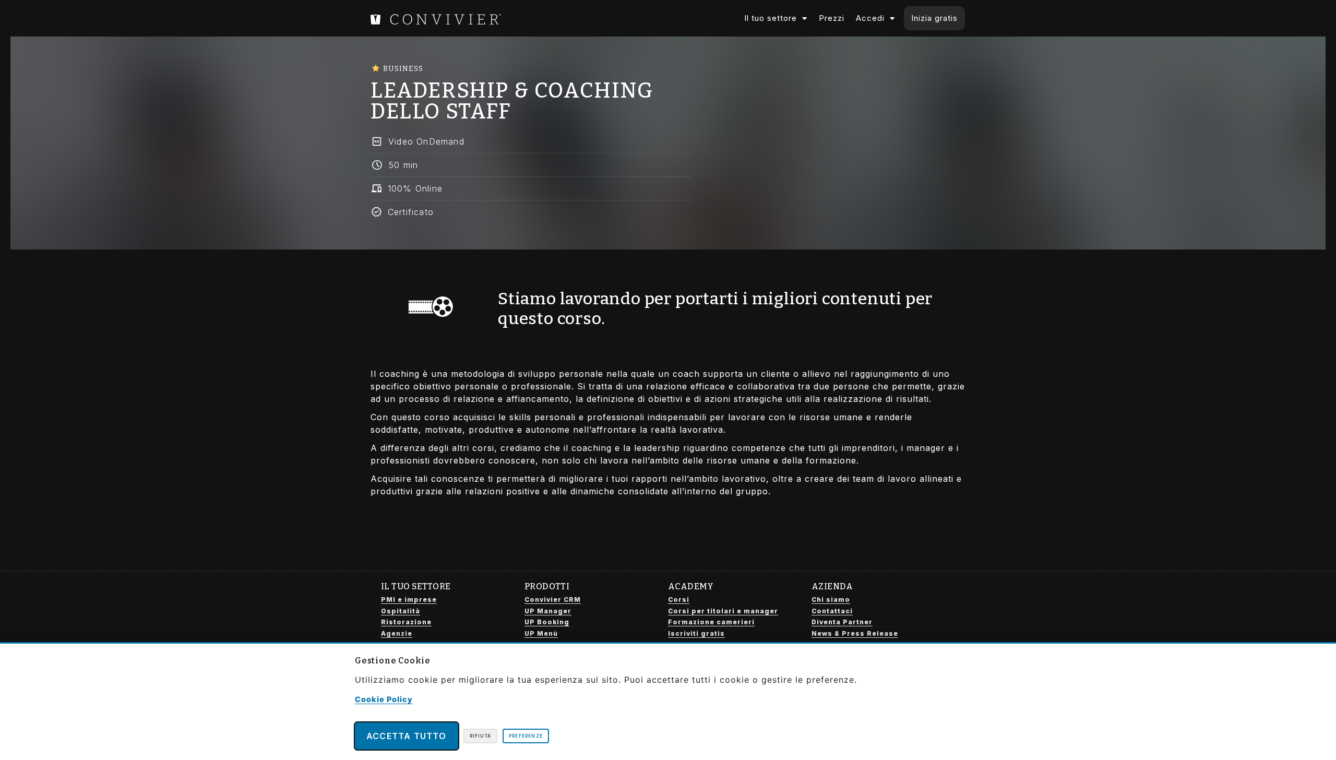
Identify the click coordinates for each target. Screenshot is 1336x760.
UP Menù (541, 633)
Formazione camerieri (711, 622)
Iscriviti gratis (696, 633)
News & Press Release (855, 633)
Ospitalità (400, 611)
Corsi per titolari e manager (723, 611)
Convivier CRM (552, 599)
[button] (531, 141)
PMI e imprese (409, 599)
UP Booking (546, 622)
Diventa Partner (842, 622)
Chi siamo (831, 599)
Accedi (870, 18)
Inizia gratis (934, 18)
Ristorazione (406, 622)
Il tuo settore (770, 18)
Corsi (678, 599)
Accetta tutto (406, 736)
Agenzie (396, 633)
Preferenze (526, 736)
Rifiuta (480, 736)
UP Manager (547, 611)
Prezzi (831, 18)
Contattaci (832, 611)
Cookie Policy (384, 699)
